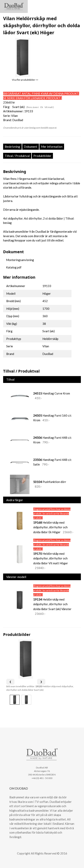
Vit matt (49, 107)
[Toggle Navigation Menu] (77, 5)
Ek (41, 107)
